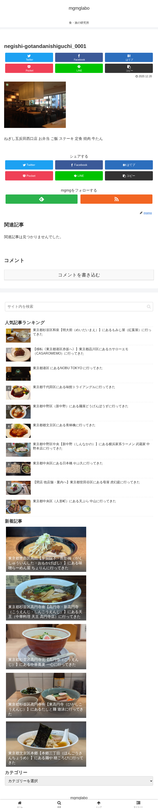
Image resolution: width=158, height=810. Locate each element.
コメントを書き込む (79, 274)
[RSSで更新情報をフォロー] (116, 199)
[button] (148, 306)
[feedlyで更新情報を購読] (41, 199)
